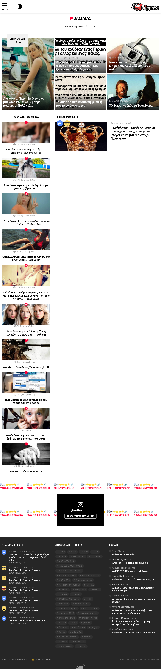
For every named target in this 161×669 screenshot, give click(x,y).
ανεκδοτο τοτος (89, 617)
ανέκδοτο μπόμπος (68, 608)
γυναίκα (87, 622)
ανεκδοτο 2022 (90, 608)
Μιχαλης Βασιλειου (121, 606)
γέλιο (74, 622)
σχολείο (63, 641)
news (85, 551)
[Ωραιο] (60, 123)
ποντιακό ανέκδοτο (68, 636)
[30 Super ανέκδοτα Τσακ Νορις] (133, 92)
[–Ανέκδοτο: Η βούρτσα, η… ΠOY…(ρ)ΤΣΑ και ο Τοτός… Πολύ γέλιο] (26, 418)
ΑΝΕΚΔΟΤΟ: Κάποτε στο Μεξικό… (130, 571)
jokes (73, 551)
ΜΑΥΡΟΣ (96, 589)
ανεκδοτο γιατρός (88, 613)
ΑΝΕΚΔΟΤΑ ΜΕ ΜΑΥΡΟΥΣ (70, 565)
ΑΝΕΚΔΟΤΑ (96, 556)
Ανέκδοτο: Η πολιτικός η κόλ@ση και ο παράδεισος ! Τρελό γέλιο (133, 612)
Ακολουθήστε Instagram (80, 516)
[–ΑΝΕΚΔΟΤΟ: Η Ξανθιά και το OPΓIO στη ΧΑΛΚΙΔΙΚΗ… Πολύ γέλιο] (26, 239)
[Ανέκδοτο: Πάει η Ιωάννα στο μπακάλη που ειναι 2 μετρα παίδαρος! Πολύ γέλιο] (28, 74)
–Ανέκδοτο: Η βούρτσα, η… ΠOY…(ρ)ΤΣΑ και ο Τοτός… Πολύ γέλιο (26, 437)
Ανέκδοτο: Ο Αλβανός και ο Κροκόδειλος (133, 632)
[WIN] (67, 123)
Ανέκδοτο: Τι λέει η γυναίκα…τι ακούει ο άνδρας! (133, 600)
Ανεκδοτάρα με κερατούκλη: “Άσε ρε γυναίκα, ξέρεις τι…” (26, 186)
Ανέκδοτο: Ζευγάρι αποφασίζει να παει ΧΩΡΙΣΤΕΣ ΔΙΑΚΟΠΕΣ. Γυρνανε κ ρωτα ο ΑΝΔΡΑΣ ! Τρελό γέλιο (26, 296)
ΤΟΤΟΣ (89, 598)
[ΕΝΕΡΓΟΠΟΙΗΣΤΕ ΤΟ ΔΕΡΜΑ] (14, 6)
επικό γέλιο (79, 627)
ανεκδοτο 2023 (66, 613)
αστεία (62, 622)
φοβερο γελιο (65, 646)
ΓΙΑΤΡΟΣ (90, 584)
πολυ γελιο (77, 632)
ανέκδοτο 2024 (82, 603)
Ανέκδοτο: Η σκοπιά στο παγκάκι (130, 562)
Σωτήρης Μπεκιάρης (122, 618)
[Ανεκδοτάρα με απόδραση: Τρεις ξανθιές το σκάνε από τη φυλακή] (26, 314)
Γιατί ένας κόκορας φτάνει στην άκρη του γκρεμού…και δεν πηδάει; (134, 623)
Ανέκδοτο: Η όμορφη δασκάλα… (26, 570)
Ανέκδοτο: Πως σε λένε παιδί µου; (27, 620)
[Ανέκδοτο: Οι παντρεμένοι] (26, 453)
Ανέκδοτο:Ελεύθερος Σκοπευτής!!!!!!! (26, 367)
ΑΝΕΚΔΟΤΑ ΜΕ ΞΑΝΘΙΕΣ (70, 570)
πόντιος (87, 636)
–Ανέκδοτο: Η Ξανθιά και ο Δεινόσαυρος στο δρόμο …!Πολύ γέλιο (26, 222)
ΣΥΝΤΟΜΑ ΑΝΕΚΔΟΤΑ (69, 598)
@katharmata (80, 510)
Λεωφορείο (80, 589)
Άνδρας (62, 556)
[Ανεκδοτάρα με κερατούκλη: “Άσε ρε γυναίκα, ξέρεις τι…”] (26, 168)
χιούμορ (82, 646)
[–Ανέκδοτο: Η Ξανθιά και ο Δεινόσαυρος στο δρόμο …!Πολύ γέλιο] (26, 203)
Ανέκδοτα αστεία (84, 580)
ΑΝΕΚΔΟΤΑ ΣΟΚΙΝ (67, 575)
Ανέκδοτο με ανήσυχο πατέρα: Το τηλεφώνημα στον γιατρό (26, 151)
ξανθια (62, 632)
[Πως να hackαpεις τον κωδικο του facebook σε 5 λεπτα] (26, 382)
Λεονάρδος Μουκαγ (121, 567)
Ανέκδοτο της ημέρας (69, 584)
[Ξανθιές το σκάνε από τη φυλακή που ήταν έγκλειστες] (81, 92)
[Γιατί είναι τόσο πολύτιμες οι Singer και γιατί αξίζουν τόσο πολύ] (133, 55)
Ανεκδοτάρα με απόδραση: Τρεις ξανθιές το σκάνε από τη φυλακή (26, 333)
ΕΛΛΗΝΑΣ (64, 589)
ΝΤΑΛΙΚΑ (63, 594)
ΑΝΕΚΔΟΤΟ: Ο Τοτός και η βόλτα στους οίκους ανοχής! (133, 589)
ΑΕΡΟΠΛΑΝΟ (78, 556)
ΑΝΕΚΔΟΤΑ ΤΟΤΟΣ (90, 575)
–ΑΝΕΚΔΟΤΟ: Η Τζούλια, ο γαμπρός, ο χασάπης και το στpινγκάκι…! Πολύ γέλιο (29, 557)
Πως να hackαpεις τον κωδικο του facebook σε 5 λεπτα (26, 401)
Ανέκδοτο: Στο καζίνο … (124, 554)
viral (96, 551)
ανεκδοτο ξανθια (67, 617)
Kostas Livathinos (120, 576)
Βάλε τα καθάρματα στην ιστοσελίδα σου (139, 659)
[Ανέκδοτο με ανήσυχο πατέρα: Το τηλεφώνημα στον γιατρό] (26, 132)
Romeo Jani (118, 584)
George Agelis (119, 559)
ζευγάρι (94, 627)
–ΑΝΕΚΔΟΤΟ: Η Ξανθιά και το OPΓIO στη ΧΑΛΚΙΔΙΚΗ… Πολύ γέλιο (26, 258)
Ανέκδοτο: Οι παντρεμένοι (26, 471)
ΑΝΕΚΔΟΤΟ (64, 580)
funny (62, 551)
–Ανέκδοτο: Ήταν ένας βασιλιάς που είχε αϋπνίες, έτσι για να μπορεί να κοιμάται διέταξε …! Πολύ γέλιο (133, 133)
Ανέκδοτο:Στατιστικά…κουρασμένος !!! (133, 579)
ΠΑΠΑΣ (77, 594)
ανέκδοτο (63, 603)
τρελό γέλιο (78, 641)
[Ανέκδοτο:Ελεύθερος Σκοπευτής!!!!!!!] (26, 349)
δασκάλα (63, 627)
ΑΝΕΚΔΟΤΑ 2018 (67, 561)
